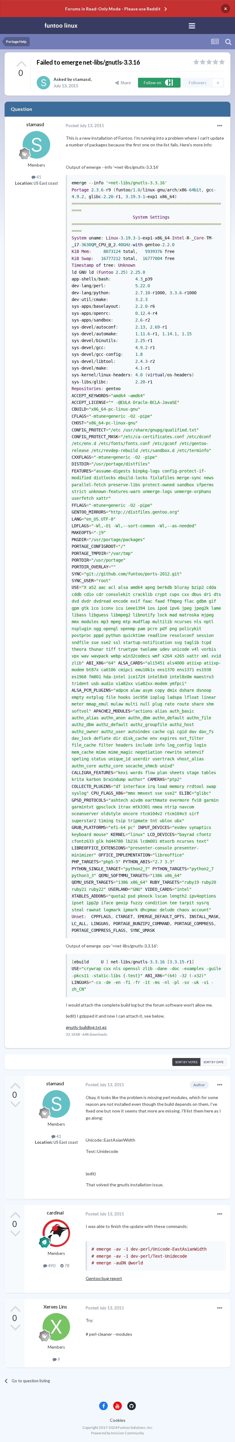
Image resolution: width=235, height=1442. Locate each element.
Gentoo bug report (104, 1278)
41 (38, 177)
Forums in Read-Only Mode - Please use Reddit (113, 8)
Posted (85, 125)
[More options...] (220, 126)
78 (66, 1265)
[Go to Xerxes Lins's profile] (56, 1327)
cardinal (55, 1212)
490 (51, 1265)
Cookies (117, 1420)
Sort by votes (186, 1062)
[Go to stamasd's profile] (43, 82)
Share (125, 82)
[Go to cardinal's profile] (56, 1233)
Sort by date (213, 1062)
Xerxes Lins (55, 1306)
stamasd (82, 79)
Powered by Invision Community (117, 1433)
